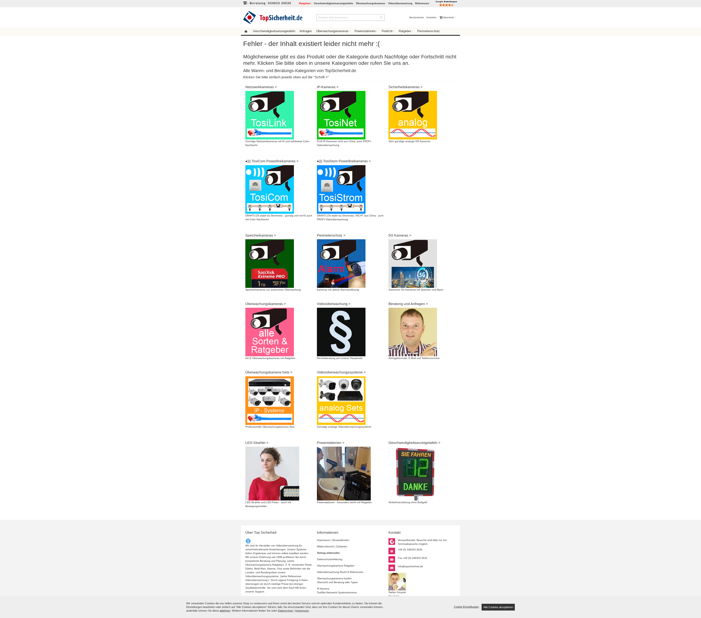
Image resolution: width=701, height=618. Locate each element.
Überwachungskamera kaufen (334, 578)
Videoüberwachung (256, 580)
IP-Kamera (323, 588)
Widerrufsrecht (325, 546)
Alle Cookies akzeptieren (498, 607)
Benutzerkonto (416, 17)
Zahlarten (341, 546)
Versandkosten (340, 540)
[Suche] (381, 17)
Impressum (323, 540)
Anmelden (431, 17)
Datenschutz (285, 610)
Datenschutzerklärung (329, 559)
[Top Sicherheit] (272, 17)
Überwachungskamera (258, 564)
